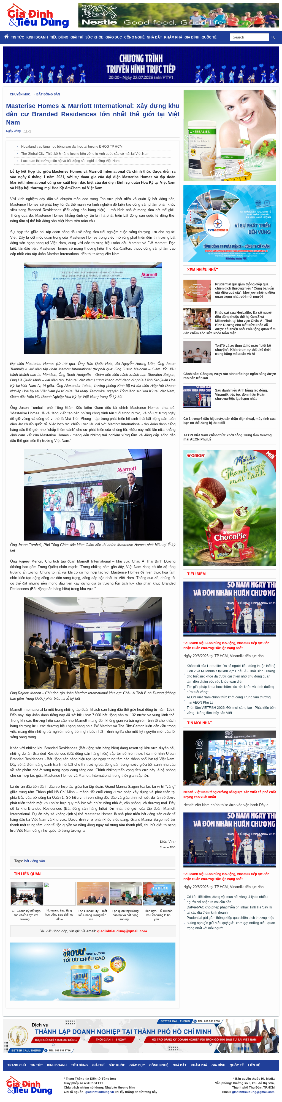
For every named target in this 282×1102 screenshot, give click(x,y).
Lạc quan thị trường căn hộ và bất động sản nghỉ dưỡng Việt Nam (70, 161)
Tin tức (36, 1065)
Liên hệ (254, 1065)
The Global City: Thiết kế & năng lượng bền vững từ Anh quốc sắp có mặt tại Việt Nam (85, 154)
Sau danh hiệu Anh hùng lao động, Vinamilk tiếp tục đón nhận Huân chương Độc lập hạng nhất (241, 395)
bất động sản (48, 94)
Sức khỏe (94, 37)
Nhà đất (154, 37)
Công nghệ (134, 37)
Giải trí (76, 37)
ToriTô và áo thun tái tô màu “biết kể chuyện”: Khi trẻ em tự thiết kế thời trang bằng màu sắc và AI (243, 350)
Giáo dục (113, 37)
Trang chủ (16, 1065)
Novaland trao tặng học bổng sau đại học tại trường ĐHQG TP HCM (72, 146)
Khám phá (173, 37)
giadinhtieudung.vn (99, 1091)
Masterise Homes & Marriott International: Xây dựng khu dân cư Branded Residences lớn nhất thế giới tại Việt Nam (93, 114)
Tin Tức (17, 37)
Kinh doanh (37, 37)
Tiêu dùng (59, 37)
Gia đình (192, 37)
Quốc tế (209, 37)
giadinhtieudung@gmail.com (122, 931)
